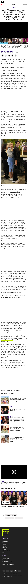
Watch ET (24, 4)
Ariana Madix (8, 78)
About (4, 549)
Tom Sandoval (10, 518)
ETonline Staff (6, 551)
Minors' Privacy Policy (8, 565)
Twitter (4, 544)
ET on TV (4, 548)
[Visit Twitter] (7, 571)
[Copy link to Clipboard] (15, 55)
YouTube (4, 546)
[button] (14, 472)
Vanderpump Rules (11, 515)
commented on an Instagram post (11, 193)
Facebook (5, 541)
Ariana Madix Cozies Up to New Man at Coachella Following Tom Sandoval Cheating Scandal (13, 483)
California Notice (6, 563)
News (14, 8)
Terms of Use (5, 558)
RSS (3, 552)
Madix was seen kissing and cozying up (13, 296)
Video (13, 4)
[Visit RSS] (19, 571)
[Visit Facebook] (3, 571)
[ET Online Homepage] (3, 1)
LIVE (3, 4)
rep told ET (7, 325)
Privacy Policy (6, 560)
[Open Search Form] (26, 2)
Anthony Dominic (8, 51)
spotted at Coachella (17, 273)
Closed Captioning (7, 561)
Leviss (10, 322)
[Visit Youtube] (15, 571)
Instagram (5, 543)
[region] (14, 30)
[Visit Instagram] (11, 571)
